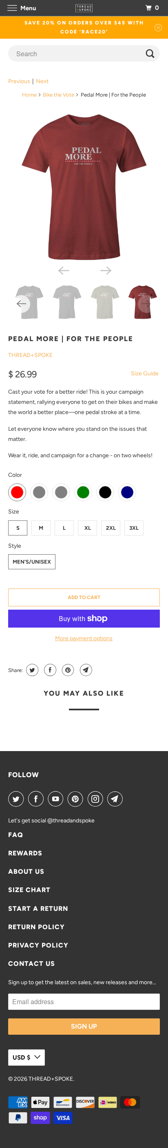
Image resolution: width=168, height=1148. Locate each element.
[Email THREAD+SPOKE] (116, 798)
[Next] (105, 270)
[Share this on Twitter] (31, 670)
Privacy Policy (38, 945)
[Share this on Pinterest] (67, 670)
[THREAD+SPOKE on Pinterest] (77, 798)
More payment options (84, 638)
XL (87, 528)
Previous (19, 81)
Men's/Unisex (32, 562)
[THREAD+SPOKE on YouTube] (57, 798)
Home (29, 95)
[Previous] (63, 270)
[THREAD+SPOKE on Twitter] (17, 798)
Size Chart (29, 890)
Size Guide (145, 373)
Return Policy (36, 927)
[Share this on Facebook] (49, 670)
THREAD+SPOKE (30, 355)
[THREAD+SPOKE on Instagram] (97, 798)
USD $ (21, 1057)
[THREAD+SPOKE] (84, 8)
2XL (111, 528)
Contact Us (31, 963)
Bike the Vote (58, 95)
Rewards (25, 853)
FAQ (15, 835)
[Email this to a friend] (85, 670)
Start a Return (38, 908)
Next (42, 81)
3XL (134, 528)
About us (26, 871)
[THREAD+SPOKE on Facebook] (37, 798)
